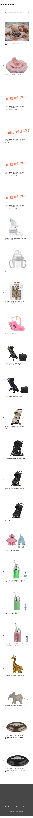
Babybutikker (19, 811)
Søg (28, 12)
